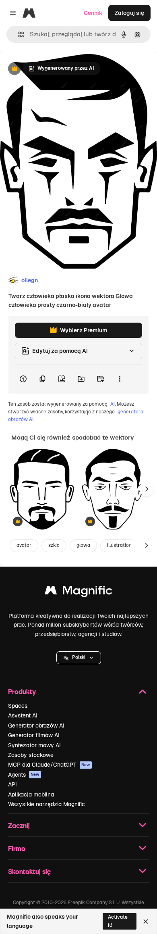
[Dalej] (146, 489)
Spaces (17, 705)
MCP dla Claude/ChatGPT (49, 764)
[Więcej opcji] (120, 379)
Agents (23, 774)
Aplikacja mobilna (31, 794)
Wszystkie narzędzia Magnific (46, 804)
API (12, 784)
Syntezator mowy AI (34, 745)
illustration (119, 545)
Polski (78, 657)
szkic (54, 545)
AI (112, 404)
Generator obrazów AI (36, 725)
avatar (24, 545)
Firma (16, 848)
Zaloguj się (129, 13)
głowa (83, 545)
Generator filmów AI (34, 735)
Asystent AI (22, 715)
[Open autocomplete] (18, 34)
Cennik (93, 13)
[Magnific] (78, 592)
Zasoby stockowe (31, 755)
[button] (78, 657)
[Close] (145, 921)
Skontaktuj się (29, 871)
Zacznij (19, 825)
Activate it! (118, 921)
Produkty (22, 691)
